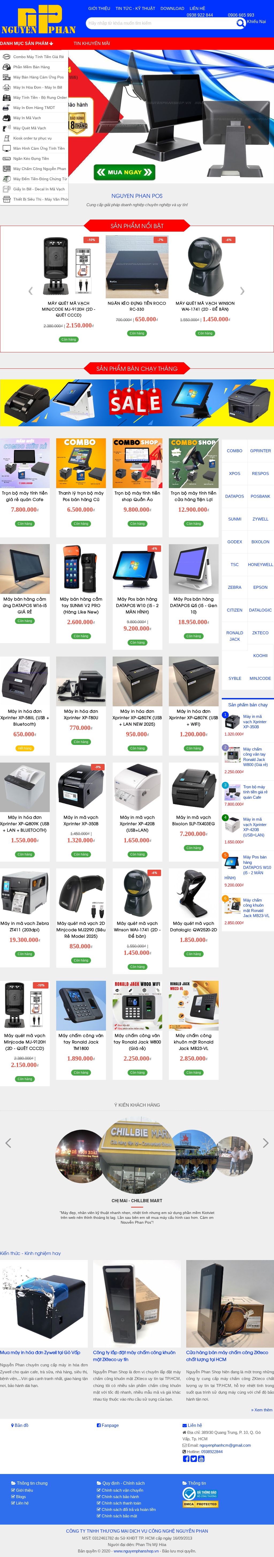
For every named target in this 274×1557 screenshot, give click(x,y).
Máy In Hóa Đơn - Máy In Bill (37, 87)
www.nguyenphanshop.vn (136, 1551)
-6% (160, 239)
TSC (235, 564)
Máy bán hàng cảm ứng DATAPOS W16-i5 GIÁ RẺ (25, 605)
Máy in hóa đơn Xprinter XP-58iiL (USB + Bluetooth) (25, 717)
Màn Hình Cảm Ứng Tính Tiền (39, 148)
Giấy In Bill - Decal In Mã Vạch (39, 189)
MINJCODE (260, 678)
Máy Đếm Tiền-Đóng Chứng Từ (40, 179)
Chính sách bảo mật (119, 1516)
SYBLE (235, 678)
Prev (31, 291)
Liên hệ (195, 1425)
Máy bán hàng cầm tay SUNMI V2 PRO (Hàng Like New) (81, 605)
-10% (227, 239)
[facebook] (186, 1460)
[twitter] (194, 1460)
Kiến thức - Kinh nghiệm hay (30, 1253)
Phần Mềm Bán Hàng (31, 67)
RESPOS (260, 473)
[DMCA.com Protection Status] (200, 1504)
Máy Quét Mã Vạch (29, 128)
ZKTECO (260, 633)
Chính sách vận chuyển (122, 1490)
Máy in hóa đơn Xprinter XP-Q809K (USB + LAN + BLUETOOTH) (25, 823)
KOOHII (260, 655)
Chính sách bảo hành (120, 1496)
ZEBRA (234, 587)
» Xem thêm (262, 1410)
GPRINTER (260, 450)
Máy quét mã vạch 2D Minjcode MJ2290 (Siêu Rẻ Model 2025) (81, 929)
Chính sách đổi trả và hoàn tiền (128, 1509)
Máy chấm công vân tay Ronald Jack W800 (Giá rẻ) (137, 1041)
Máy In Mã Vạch (27, 118)
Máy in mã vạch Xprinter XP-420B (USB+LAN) (137, 823)
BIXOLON (260, 542)
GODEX (234, 542)
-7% (92, 239)
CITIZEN (234, 610)
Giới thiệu (99, 8)
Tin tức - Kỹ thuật (135, 8)
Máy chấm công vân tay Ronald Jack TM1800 (81, 1041)
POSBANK (260, 496)
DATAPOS (234, 496)
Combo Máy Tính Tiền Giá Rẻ (38, 57)
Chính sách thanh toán (121, 1503)
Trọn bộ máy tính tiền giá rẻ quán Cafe (255, 792)
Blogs (20, 1496)
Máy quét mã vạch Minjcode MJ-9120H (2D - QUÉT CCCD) (205, 309)
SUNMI (234, 519)
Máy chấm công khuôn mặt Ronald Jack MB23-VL (193, 1041)
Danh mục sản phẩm (24, 43)
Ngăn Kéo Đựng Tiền (31, 158)
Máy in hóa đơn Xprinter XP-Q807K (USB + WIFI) (194, 717)
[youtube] (201, 1460)
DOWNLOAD (172, 8)
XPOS (234, 473)
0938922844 (212, 1451)
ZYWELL (260, 519)
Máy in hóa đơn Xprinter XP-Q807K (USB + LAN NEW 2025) (137, 717)
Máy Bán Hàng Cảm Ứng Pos (38, 77)
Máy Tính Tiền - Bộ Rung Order (40, 97)
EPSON (260, 587)
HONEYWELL (260, 564)
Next (242, 291)
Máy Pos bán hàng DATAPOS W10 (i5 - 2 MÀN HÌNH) (137, 605)
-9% (98, 767)
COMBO (234, 450)
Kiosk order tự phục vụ (32, 138)
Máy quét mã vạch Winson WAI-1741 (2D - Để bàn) (137, 929)
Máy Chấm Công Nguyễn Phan (39, 169)
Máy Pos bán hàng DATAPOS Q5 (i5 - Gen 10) (193, 605)
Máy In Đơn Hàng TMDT (34, 107)
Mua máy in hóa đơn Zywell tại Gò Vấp (40, 1352)
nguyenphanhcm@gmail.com (225, 1445)
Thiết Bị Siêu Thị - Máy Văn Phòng (42, 199)
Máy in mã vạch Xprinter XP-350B (255, 721)
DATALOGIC (260, 610)
